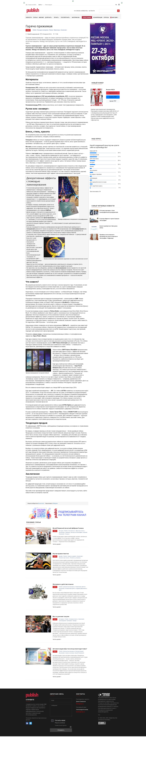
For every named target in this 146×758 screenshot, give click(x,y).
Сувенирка (69, 620)
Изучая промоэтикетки (61, 554)
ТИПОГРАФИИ (87, 17)
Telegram (55, 503)
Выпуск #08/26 (110, 89)
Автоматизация (79, 651)
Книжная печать (73, 619)
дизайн (61, 556)
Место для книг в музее (61, 616)
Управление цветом (80, 586)
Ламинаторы (57, 30)
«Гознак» (67, 534)
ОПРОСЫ (106, 17)
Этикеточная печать (64, 557)
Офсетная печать (80, 530)
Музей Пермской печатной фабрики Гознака (68, 528)
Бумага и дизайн (72, 556)
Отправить (61, 730)
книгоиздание (62, 620)
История (61, 530)
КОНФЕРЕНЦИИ (97, 17)
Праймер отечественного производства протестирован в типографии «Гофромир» (109, 236)
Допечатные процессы (69, 586)
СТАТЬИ (35, 17)
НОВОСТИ (29, 17)
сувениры (67, 532)
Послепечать (71, 530)
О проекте (30, 700)
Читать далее (57, 544)
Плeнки (51, 30)
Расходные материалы (43, 30)
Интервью (61, 619)
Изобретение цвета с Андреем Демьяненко (76, 588)
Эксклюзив (64, 30)
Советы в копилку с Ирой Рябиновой (74, 653)
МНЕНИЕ (41, 17)
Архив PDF (113, 101)
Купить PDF (113, 97)
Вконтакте (41, 503)
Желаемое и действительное (63, 584)
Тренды (74, 620)
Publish (35, 30)
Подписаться (113, 93)
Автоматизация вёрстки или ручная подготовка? (70, 649)
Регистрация (48, 4)
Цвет (60, 590)
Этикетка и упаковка (75, 557)
